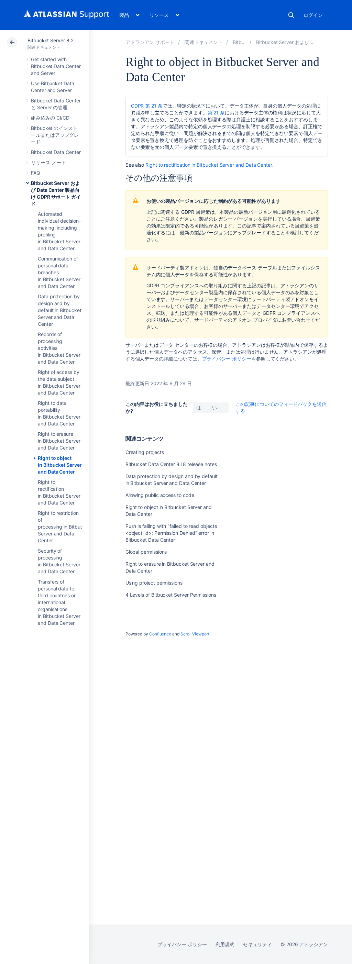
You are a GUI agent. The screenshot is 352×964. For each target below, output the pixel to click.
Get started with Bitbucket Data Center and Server (56, 66)
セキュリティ (257, 944)
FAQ (35, 173)
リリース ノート (48, 162)
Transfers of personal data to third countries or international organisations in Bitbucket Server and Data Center (59, 602)
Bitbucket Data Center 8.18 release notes (171, 464)
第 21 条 (216, 112)
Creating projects (144, 452)
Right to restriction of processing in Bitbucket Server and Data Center (64, 526)
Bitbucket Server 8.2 (51, 40)
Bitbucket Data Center (56, 152)
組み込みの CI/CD (50, 118)
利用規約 (225, 944)
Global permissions (146, 552)
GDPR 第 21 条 (147, 106)
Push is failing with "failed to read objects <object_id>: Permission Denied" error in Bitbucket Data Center (171, 533)
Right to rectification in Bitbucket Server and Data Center (208, 165)
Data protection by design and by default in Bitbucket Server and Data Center (59, 310)
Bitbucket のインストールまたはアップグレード (55, 135)
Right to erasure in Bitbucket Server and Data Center (59, 441)
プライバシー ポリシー (226, 359)
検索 (291, 15)
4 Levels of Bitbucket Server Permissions (170, 595)
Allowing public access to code (159, 495)
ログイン (313, 15)
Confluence (160, 633)
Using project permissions (154, 583)
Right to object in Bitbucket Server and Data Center (60, 465)
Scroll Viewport (194, 633)
